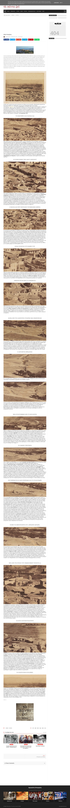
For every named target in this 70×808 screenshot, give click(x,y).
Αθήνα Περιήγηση (7, 34)
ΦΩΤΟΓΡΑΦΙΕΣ (39, 11)
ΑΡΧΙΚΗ (8, 11)
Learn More (56, 2)
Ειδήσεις (60, 801)
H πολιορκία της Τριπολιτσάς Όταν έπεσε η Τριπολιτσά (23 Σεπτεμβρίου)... (10, 747)
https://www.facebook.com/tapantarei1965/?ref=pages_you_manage (62, 18)
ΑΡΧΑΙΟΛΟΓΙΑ (13, 11)
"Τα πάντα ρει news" (14, 806)
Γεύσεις (47, 801)
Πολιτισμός (35, 801)
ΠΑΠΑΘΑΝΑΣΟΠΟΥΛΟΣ (31, 11)
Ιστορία (22, 801)
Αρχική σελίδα (7, 15)
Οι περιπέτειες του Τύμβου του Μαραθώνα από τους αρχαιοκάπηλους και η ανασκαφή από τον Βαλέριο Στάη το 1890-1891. (39, 748)
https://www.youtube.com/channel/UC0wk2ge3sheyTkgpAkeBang (53, 18)
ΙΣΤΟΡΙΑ (17, 11)
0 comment (20, 36)
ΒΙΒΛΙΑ (21, 11)
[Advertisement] (25, 25)
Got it (61, 2)
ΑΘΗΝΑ (13, 15)
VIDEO (43, 11)
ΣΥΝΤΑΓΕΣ (25, 11)
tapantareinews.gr (63, 806)
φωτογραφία (11, 106)
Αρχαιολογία (9, 801)
